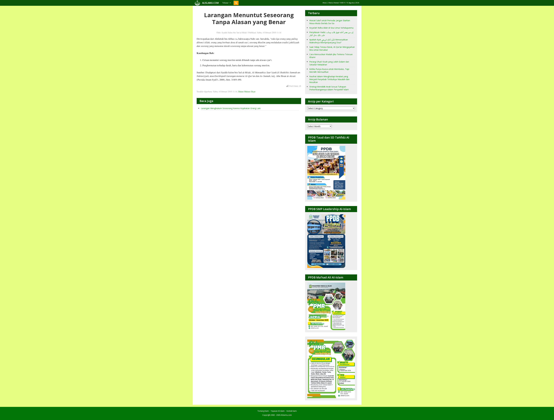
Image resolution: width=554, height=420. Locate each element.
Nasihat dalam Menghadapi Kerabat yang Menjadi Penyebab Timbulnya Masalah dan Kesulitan (329, 79)
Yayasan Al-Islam (278, 411)
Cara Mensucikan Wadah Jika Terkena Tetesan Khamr (331, 56)
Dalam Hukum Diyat (246, 91)
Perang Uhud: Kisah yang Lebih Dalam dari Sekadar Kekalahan (329, 63)
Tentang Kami (263, 411)
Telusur (225, 3)
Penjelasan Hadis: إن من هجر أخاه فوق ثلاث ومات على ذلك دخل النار (331, 34)
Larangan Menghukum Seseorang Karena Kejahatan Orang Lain (231, 108)
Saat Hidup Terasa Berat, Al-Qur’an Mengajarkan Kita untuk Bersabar (332, 48)
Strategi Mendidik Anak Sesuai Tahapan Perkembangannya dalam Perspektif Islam (329, 88)
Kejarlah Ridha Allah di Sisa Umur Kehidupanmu (331, 27)
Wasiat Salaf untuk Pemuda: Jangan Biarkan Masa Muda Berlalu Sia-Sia (329, 22)
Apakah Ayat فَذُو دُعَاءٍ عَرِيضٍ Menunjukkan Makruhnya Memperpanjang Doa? (328, 41)
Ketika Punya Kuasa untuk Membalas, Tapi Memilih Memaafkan (329, 70)
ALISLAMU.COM (210, 2)
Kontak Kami (292, 411)
